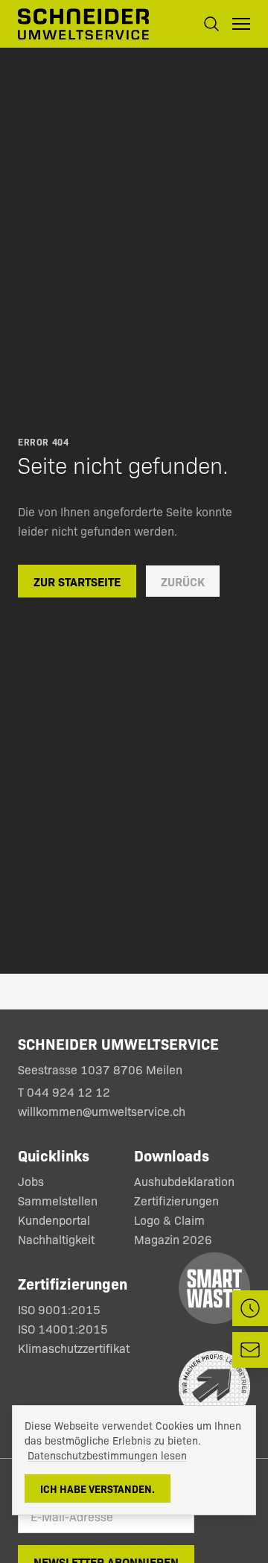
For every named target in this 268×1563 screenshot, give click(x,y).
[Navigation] (241, 24)
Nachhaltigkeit (56, 1239)
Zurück (183, 581)
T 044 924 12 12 (65, 1092)
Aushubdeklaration (184, 1181)
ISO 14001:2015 (63, 1329)
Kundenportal (54, 1220)
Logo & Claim (169, 1220)
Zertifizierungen (176, 1200)
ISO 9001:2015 (59, 1309)
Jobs (31, 1181)
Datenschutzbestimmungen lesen (107, 1455)
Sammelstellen (58, 1200)
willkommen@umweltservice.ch (101, 1111)
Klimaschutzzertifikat (74, 1348)
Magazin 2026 (173, 1239)
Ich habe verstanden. (97, 1488)
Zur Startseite (77, 581)
